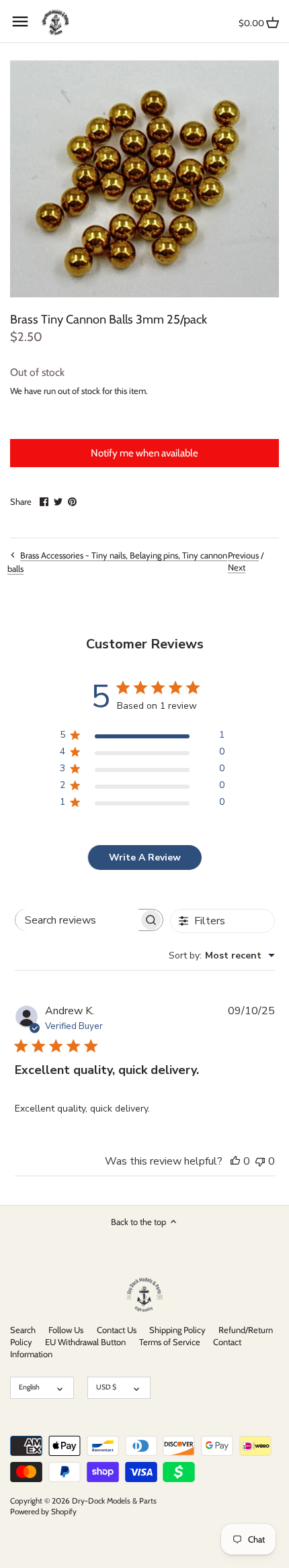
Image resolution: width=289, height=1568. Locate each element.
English (29, 1387)
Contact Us (116, 1329)
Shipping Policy (177, 1329)
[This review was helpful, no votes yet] (235, 1161)
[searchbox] (76, 920)
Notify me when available (144, 453)
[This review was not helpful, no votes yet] (260, 1161)
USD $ (106, 1387)
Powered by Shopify (43, 1511)
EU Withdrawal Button (85, 1341)
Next (236, 567)
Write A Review (145, 857)
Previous (243, 555)
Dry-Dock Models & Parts (114, 1501)
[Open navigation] (20, 21)
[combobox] (222, 955)
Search (23, 1329)
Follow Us (65, 1329)
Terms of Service (169, 1341)
